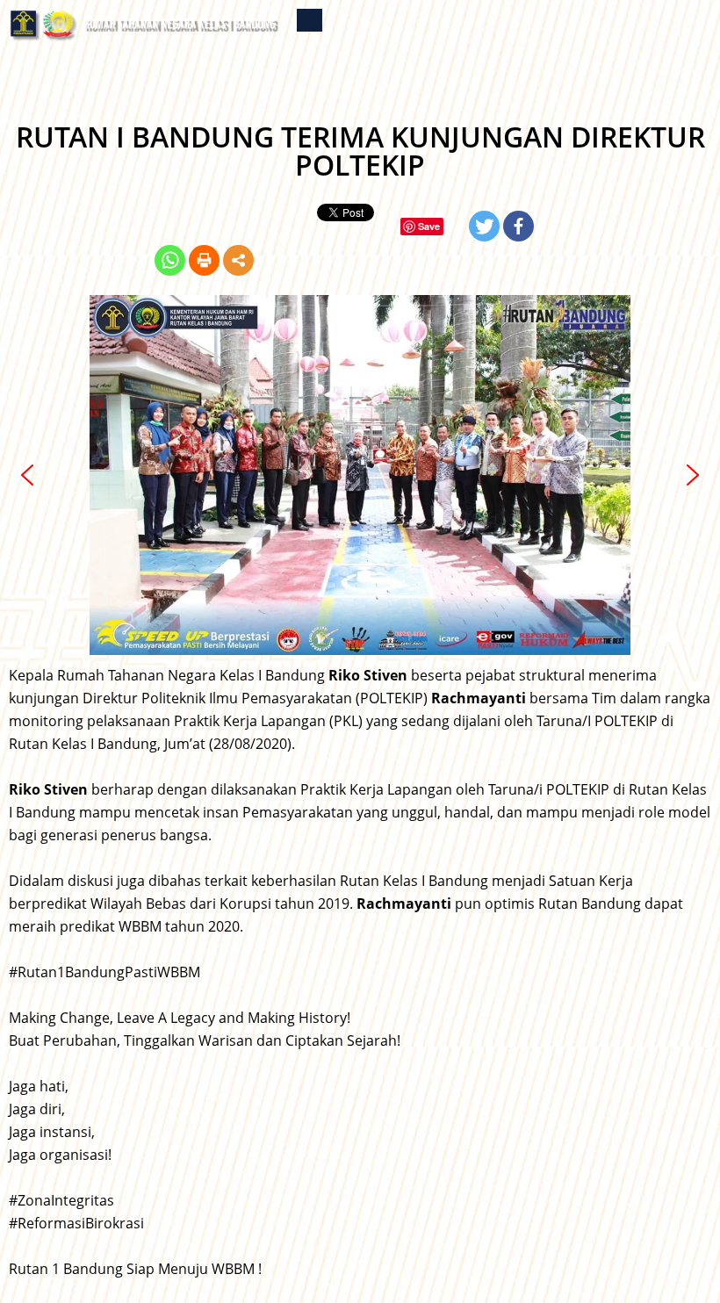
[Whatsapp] (170, 260)
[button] (27, 475)
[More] (238, 260)
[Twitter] (484, 226)
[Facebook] (518, 226)
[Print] (204, 260)
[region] (360, 475)
